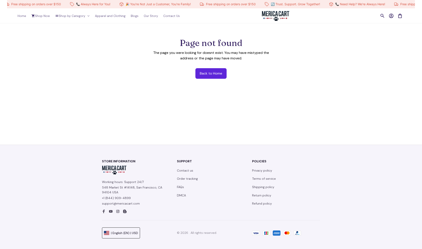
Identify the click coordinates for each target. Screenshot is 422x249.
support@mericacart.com (121, 203)
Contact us (185, 170)
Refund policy (262, 203)
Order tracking (187, 179)
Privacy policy (262, 170)
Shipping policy (263, 187)
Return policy (261, 195)
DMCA (181, 195)
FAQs (180, 187)
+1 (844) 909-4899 (116, 198)
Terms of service (264, 179)
